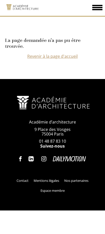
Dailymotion (69, 159)
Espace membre (53, 190)
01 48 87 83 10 (52, 141)
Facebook (20, 159)
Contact (23, 180)
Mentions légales (46, 180)
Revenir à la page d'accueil (52, 56)
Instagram (44, 159)
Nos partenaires (76, 180)
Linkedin (31, 159)
